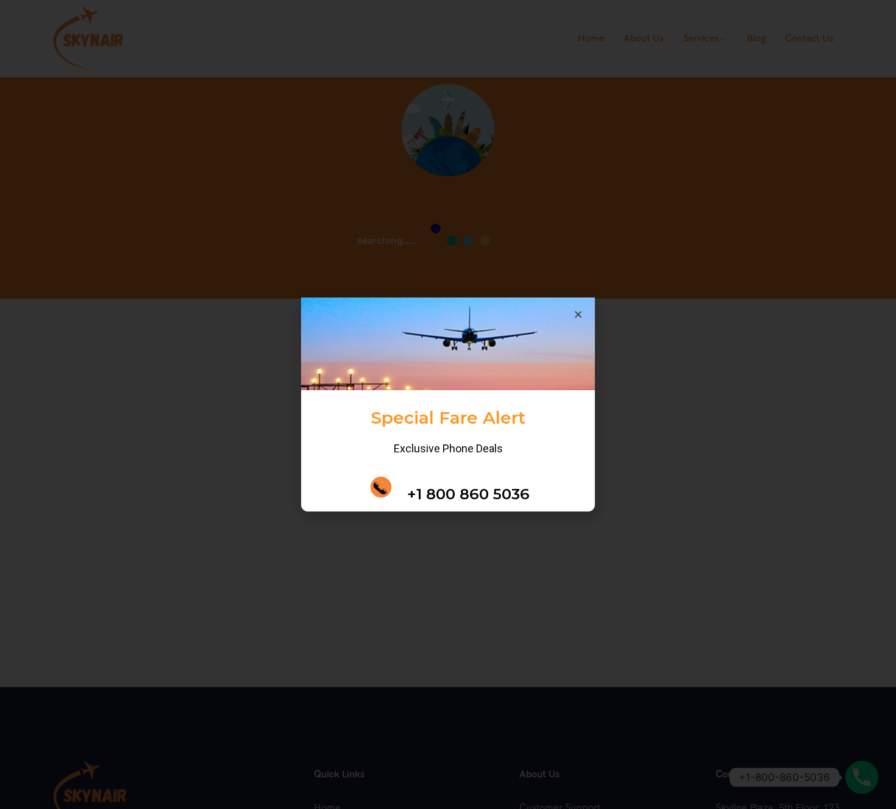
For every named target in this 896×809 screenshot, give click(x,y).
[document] (448, 404)
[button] (626, 303)
